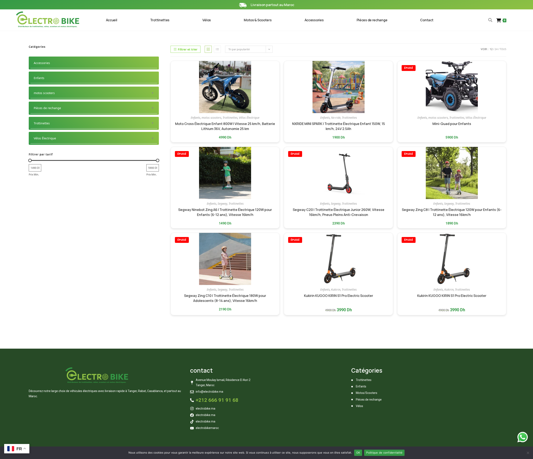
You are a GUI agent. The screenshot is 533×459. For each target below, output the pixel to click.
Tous (503, 49)
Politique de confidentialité (384, 452)
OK (358, 452)
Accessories (314, 20)
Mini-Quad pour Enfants (451, 123)
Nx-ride (336, 118)
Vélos (206, 20)
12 (491, 49)
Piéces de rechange (372, 20)
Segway (222, 204)
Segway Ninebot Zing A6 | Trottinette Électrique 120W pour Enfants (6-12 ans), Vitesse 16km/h (225, 212)
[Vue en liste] (217, 49)
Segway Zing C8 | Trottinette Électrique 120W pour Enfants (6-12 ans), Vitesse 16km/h (452, 212)
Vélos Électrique (249, 118)
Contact (426, 20)
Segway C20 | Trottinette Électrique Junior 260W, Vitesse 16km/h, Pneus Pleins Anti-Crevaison (338, 212)
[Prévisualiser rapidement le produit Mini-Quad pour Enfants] (504, 68)
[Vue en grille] (208, 49)
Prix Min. (34, 174)
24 (496, 49)
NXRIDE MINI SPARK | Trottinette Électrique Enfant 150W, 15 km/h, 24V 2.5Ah (338, 126)
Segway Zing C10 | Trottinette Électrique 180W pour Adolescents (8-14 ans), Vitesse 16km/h (225, 298)
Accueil (111, 20)
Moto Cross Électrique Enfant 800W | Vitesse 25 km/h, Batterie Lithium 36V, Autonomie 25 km (225, 126)
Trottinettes (159, 20)
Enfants (195, 118)
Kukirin (335, 289)
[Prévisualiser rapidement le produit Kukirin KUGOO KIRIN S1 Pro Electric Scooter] (391, 240)
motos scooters (211, 118)
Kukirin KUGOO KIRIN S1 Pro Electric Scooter (338, 295)
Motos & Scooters (257, 20)
